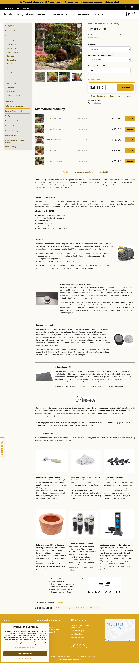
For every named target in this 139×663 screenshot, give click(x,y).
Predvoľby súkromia (64, 656)
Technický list (60, 602)
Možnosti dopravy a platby (80, 625)
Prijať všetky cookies (25, 654)
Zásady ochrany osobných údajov (84, 656)
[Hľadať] (116, 14)
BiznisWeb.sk (76, 660)
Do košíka (125, 87)
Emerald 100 (50, 161)
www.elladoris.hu (77, 634)
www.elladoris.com (77, 637)
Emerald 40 (50, 118)
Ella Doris (97, 103)
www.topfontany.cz (77, 631)
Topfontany (14, 14)
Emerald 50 (50, 129)
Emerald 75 (50, 150)
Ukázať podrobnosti (25, 658)
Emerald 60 (50, 140)
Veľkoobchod (75, 627)
